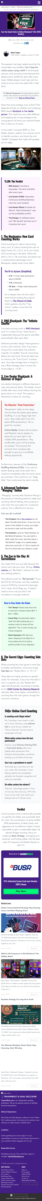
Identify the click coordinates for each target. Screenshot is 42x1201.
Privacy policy (26, 1172)
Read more (34, 948)
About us (24, 1170)
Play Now (21, 891)
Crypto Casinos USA (7, 1178)
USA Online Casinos (7, 1170)
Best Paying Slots (6, 1187)
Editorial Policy (26, 1174)
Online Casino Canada (8, 1180)
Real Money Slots (6, 1176)
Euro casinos (5, 1174)
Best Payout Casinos (7, 1182)
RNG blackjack (33, 328)
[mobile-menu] (39, 2)
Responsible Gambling (28, 1180)
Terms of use (25, 1176)
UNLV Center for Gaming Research (23, 689)
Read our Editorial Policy (27, 98)
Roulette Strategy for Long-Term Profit (17, 999)
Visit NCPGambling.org (16, 1156)
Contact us (25, 1178)
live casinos (27, 519)
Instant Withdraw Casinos (9, 1172)
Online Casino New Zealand (10, 1184)
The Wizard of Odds (22, 301)
